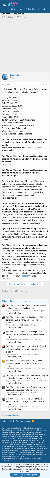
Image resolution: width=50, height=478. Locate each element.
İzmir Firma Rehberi (13, 313)
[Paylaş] (43, 84)
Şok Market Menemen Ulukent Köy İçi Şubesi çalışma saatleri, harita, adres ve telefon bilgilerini (26, 349)
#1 (47, 85)
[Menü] (4, 3)
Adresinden (24, 276)
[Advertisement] (25, 46)
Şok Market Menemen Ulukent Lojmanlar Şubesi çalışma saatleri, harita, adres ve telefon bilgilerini (26, 334)
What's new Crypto (18, 456)
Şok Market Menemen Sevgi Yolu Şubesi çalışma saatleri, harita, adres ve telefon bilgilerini (24, 363)
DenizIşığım (8, 17)
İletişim (5, 421)
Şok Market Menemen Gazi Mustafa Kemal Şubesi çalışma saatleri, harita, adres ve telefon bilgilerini (26, 401)
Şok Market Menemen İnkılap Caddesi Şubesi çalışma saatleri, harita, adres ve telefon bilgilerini (26, 320)
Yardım (27, 421)
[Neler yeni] (38, 8)
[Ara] (44, 8)
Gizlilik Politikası (16, 421)
